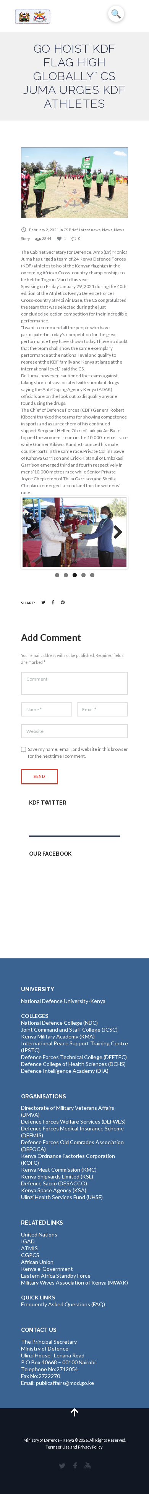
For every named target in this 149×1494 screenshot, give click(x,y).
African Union (37, 1262)
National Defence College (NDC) (59, 1022)
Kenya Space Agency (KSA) (53, 1190)
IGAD (28, 1241)
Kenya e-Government (47, 1268)
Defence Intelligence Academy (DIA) (65, 1070)
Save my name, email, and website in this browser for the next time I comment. (78, 752)
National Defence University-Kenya (63, 1001)
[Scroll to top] (74, 1411)
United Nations (39, 1234)
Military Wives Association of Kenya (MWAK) (74, 1282)
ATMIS (29, 1248)
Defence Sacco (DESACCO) (54, 1183)
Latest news (89, 229)
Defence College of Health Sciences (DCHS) (73, 1064)
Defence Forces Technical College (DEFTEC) (74, 1057)
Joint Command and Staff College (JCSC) (69, 1029)
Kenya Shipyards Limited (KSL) (57, 1176)
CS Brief (71, 229)
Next (115, 532)
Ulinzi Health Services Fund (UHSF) (62, 1197)
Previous (34, 532)
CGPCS (30, 1255)
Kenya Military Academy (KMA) (58, 1036)
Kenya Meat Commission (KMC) (59, 1169)
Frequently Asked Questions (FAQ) (63, 1304)
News (107, 229)
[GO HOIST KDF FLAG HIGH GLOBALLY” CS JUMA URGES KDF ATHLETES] (74, 182)
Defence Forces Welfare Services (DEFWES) (73, 1121)
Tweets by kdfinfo (51, 819)
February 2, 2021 (44, 229)
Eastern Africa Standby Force (56, 1275)
